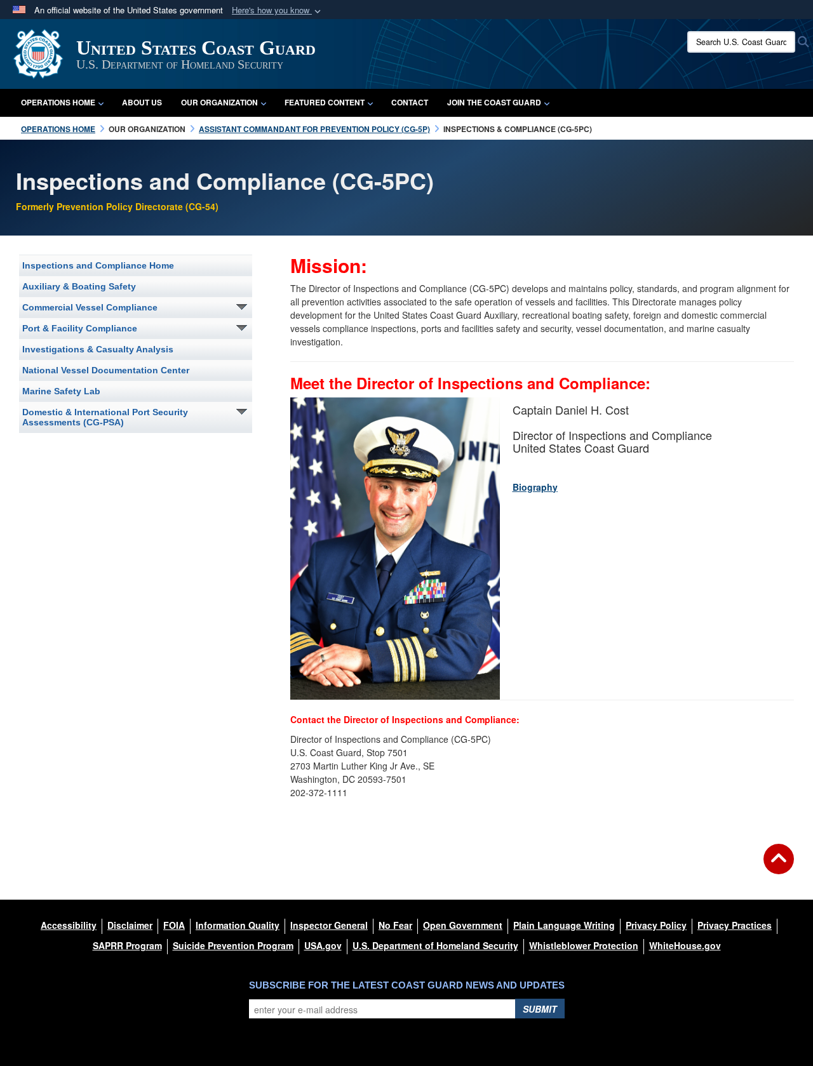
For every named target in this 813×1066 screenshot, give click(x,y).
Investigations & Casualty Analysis (97, 349)
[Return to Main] (778, 866)
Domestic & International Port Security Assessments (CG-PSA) (105, 417)
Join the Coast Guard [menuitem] (494, 102)
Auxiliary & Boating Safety (79, 286)
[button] (277, 10)
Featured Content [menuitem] (325, 102)
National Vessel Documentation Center (105, 370)
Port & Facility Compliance (79, 328)
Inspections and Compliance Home (98, 265)
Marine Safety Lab (61, 391)
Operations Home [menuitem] (58, 102)
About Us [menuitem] (142, 102)
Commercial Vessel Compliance (90, 307)
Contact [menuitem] (409, 102)
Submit (540, 1009)
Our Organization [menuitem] (219, 102)
